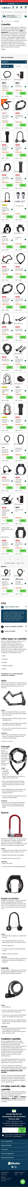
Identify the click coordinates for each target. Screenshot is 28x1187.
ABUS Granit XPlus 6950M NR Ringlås (19, 544)
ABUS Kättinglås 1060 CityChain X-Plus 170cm (6, 300)
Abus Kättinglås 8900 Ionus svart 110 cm (19, 300)
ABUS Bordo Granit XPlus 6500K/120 (18, 421)
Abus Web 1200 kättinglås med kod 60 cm (5, 270)
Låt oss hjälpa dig (6, 1141)
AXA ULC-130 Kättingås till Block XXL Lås (5, 451)
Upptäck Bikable (6, 1145)
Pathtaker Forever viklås (18, 86)
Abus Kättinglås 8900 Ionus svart (19, 269)
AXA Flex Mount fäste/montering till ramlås (19, 361)
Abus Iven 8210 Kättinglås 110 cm (6, 360)
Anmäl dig (22, 1130)
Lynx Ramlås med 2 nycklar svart (5, 240)
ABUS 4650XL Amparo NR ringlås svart (18, 481)
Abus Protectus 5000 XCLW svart (6, 480)
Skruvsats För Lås (19, 205)
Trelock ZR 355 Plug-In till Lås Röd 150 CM (5, 117)
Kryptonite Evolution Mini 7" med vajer (6, 421)
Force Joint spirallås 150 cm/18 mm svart (19, 583)
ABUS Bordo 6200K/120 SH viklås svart (5, 544)
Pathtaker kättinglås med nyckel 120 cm (5, 87)
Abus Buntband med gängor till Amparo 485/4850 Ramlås (5, 512)
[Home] (2, 21)
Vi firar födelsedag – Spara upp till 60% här (15, 1)
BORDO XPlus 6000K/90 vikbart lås (5, 148)
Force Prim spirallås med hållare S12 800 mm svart (5, 583)
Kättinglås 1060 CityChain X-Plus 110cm (19, 117)
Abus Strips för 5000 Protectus (19, 330)
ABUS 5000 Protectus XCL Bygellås (18, 148)
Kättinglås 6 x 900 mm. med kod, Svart (18, 450)
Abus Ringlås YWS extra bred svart (5, 179)
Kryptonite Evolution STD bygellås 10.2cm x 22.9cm (6, 209)
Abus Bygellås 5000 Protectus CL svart (5, 331)
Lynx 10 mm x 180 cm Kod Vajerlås (18, 391)
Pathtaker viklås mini (19, 510)
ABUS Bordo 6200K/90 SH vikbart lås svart (19, 179)
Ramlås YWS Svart (18, 238)
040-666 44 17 (3, 1173)
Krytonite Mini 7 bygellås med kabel (5, 391)
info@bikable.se (4, 1174)
